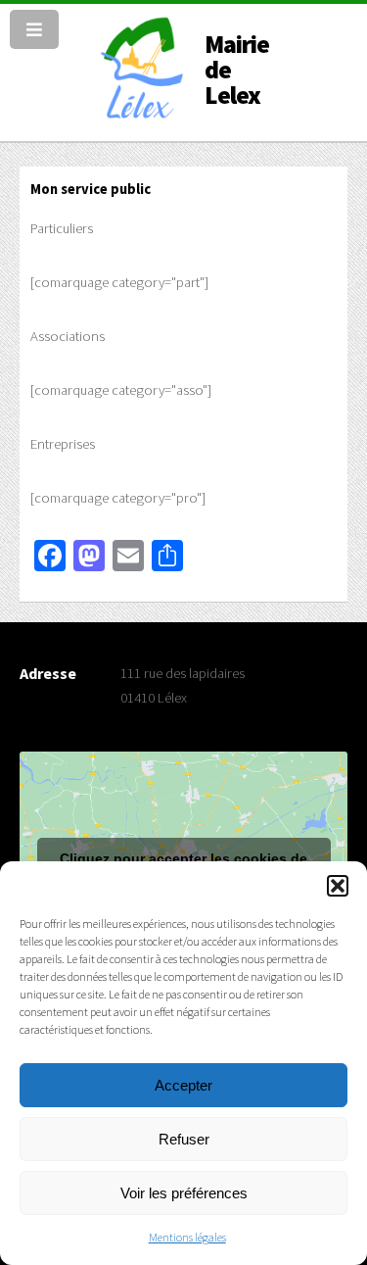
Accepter (183, 1085)
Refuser (184, 1139)
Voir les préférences (184, 1193)
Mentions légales (187, 1237)
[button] (337, 886)
